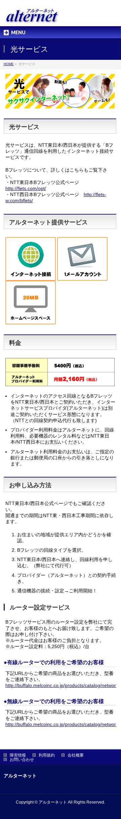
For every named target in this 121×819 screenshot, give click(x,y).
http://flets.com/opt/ (25, 188)
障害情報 (18, 755)
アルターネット (53, 802)
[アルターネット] (32, 15)
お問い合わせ (22, 759)
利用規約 (47, 755)
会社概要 (76, 755)
